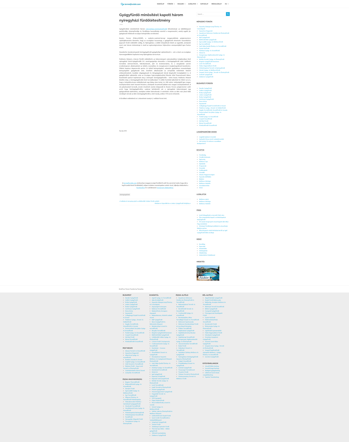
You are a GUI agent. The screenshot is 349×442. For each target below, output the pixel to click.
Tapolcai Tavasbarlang (212, 377)
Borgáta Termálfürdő (158, 330)
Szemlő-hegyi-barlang (212, 368)
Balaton (201, 179)
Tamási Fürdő (156, 424)
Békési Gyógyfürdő (211, 309)
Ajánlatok (192, 4)
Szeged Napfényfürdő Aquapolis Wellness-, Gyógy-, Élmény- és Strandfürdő (212, 352)
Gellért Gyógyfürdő (205, 90)
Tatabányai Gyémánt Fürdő (160, 426)
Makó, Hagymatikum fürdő (207, 66)
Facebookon (140, 188)
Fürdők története (204, 157)
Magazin (180, 4)
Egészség (202, 159)
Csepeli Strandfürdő (205, 119)
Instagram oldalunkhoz (165, 188)
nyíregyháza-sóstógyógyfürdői (156, 29)
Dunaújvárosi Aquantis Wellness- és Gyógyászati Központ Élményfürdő (161, 359)
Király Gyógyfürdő (205, 92)
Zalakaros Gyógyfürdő (206, 77)
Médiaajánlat (216, 4)
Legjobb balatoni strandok (207, 137)
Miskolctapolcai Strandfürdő (134, 415)
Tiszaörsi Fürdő (183, 372)
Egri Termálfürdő (130, 395)
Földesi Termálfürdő (184, 328)
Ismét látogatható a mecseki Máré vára (211, 215)
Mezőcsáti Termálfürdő (132, 406)
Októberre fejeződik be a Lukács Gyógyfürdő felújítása (172, 203)
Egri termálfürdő (204, 44)
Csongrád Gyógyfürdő (212, 311)
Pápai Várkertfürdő (158, 400)
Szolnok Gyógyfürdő (205, 74)
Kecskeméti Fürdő (211, 324)
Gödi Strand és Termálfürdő (134, 364)
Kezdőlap (160, 4)
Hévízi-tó (202, 53)
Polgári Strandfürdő (184, 361)
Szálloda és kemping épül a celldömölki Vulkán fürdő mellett (139, 201)
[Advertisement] (155, 114)
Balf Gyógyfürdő (204, 37)
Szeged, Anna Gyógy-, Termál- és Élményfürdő (214, 72)
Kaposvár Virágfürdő (158, 376)
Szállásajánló (203, 170)
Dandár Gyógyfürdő (205, 88)
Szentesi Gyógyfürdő (211, 357)
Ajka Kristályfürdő (157, 300)
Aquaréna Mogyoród (205, 31)
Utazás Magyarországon (207, 174)
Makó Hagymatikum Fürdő (213, 333)
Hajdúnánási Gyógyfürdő (186, 330)
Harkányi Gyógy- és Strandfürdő (209, 50)
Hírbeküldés (203, 248)
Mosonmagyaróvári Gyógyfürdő (162, 391)
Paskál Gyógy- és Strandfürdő (208, 116)
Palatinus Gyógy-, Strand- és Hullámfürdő (212, 108)
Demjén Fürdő (130, 388)
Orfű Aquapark (156, 398)
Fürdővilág (202, 155)
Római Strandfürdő (205, 123)
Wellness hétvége (205, 181)
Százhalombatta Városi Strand (135, 370)
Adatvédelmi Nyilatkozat (207, 255)
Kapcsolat (204, 4)
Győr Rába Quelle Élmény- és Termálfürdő (212, 46)
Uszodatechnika (204, 185)
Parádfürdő (129, 417)
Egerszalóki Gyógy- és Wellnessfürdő (211, 42)
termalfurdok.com (130, 183)
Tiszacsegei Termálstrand (186, 370)
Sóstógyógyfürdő (125, 194)
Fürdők (170, 4)
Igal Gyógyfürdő (157, 374)
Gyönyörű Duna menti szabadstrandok (211, 139)
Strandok (202, 168)
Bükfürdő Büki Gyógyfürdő (207, 39)
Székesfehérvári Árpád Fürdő (161, 415)
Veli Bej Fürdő (203, 121)
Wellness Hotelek (204, 183)
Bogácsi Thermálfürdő (132, 382)
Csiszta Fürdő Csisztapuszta (161, 341)
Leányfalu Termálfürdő (132, 372)
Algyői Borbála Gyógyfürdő (213, 298)
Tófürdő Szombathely (159, 433)
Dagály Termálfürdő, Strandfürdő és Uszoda (213, 110)
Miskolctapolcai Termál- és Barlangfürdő (212, 68)
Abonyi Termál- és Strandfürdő (135, 351)
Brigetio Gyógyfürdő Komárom (209, 61)
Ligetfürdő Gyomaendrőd (213, 330)
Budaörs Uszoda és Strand (133, 359)
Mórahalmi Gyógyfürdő (212, 335)
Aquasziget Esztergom (159, 306)
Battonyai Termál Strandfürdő (214, 306)
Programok (202, 166)
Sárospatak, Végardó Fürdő (134, 419)
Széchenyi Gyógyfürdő (206, 99)
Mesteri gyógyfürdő (158, 389)
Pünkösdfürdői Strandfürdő (208, 125)
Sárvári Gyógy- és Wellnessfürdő (209, 70)
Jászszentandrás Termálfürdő (187, 343)
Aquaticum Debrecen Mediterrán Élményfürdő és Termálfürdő (185, 300)
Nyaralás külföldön (205, 177)
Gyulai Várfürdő (204, 48)
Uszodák (202, 172)
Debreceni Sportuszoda (185, 322)
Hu (226, 4)
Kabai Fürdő (182, 346)
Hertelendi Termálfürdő (159, 370)
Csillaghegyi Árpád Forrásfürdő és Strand (212, 106)
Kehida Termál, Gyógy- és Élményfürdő (211, 59)
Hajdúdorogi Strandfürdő (186, 337)
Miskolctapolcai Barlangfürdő (134, 412)
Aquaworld (202, 103)
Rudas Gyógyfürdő (205, 97)
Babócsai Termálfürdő (159, 309)
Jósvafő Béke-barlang (212, 366)
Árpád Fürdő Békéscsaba (213, 300)
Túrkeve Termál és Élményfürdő (188, 374)
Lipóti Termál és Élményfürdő (161, 387)
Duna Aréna (203, 101)
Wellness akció (204, 199)
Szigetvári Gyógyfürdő (159, 422)
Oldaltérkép (203, 253)
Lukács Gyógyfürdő (205, 95)
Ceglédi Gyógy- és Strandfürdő (135, 362)
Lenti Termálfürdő (205, 63)
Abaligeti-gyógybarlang (212, 370)
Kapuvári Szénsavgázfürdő (160, 378)
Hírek (121, 24)
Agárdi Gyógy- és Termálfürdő (161, 298)
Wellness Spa (203, 161)
